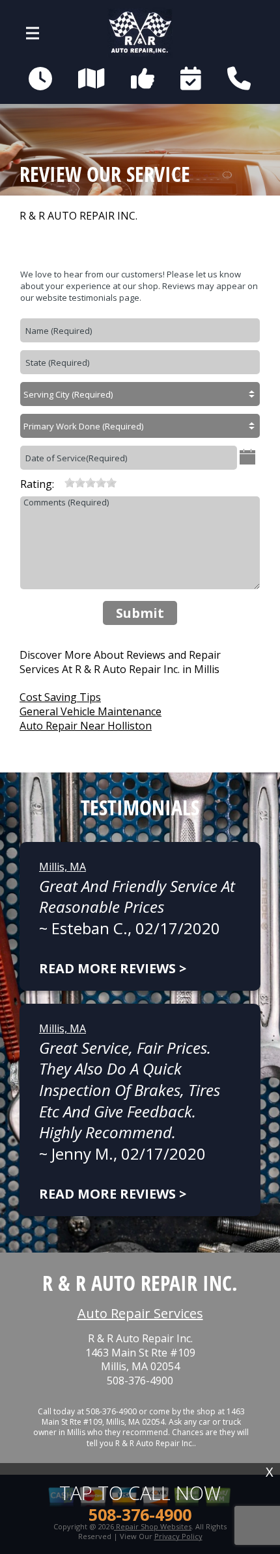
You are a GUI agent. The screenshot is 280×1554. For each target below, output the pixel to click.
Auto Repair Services (140, 1313)
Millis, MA (62, 867)
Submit (140, 613)
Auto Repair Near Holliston (86, 726)
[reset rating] (59, 483)
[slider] (90, 483)
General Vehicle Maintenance (90, 711)
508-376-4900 (140, 1381)
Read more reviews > (112, 968)
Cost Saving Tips (60, 697)
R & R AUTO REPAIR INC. (78, 216)
